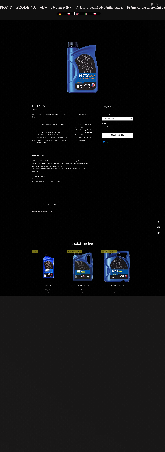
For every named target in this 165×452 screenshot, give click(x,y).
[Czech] (70, 13)
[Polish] (96, 13)
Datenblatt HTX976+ (39, 204)
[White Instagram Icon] (159, 233)
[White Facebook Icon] (159, 221)
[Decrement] (104, 127)
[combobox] (117, 119)
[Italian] (87, 13)
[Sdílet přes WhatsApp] (108, 141)
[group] (83, 272)
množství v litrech (108, 115)
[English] (78, 13)
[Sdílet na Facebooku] (103, 141)
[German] (61, 13)
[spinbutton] (107, 127)
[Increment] (111, 127)
